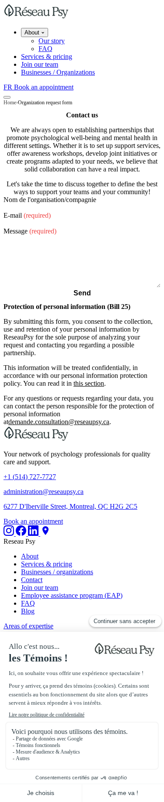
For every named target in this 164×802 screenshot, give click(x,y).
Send (82, 293)
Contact (31, 579)
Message (29, 231)
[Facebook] (22, 533)
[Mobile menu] (6, 97)
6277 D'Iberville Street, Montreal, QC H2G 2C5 (70, 506)
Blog (28, 611)
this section (88, 383)
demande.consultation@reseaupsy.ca (58, 421)
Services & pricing (46, 56)
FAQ (45, 48)
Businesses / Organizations (58, 72)
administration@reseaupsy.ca (43, 491)
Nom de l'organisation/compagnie (49, 199)
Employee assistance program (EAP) (71, 595)
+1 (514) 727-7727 (29, 476)
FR (8, 87)
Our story (51, 41)
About (32, 32)
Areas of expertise (28, 626)
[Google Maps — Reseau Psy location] (45, 533)
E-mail (27, 215)
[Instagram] (9, 533)
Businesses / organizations (57, 572)
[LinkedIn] (34, 533)
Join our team (39, 64)
